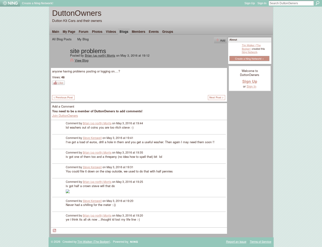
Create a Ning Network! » (249, 58)
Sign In (261, 3)
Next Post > (216, 97)
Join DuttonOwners (65, 115)
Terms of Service (260, 241)
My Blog (83, 39)
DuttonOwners (77, 13)
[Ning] (10, 3)
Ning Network (249, 52)
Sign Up (249, 3)
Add (222, 40)
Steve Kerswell (92, 138)
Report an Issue (236, 241)
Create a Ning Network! (37, 3)
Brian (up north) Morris (100, 55)
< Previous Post (63, 97)
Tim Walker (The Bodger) (251, 46)
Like (60, 83)
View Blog (81, 60)
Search (317, 3)
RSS (55, 231)
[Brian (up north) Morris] (59, 61)
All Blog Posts (62, 39)
